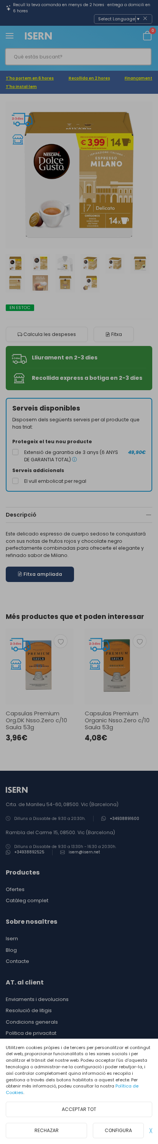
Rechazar (47, 1130)
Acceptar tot (79, 1109)
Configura (118, 1130)
